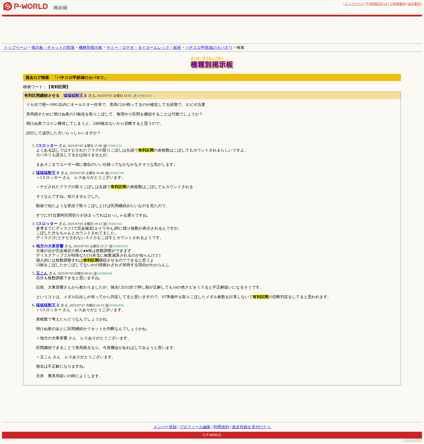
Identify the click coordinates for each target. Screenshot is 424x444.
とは (376, 4)
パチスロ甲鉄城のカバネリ (208, 47)
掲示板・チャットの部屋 (53, 47)
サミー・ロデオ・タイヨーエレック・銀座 (143, 47)
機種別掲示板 (90, 47)
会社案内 (414, 4)
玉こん (42, 273)
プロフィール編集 (195, 427)
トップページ (354, 4)
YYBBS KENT (412, 440)
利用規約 (221, 427)
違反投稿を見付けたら (251, 427)
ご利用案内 (398, 4)
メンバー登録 (165, 427)
